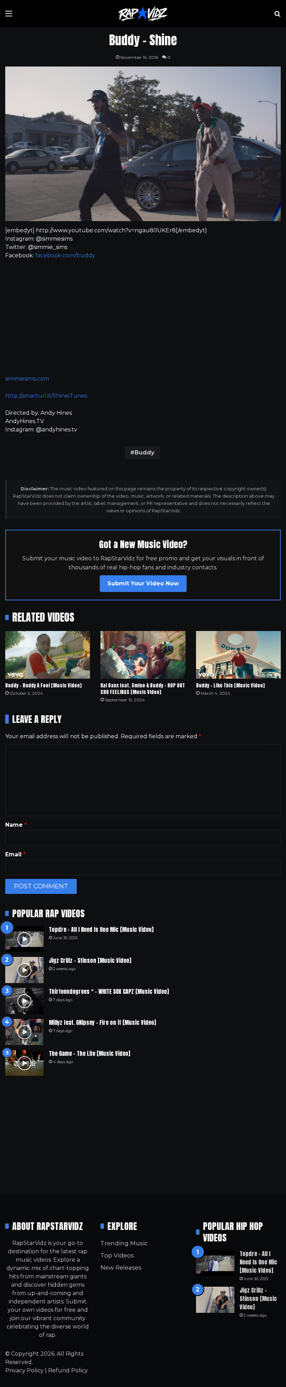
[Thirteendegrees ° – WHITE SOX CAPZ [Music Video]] (24, 1001)
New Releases (121, 1267)
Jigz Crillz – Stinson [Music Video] (90, 960)
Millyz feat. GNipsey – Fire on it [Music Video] (102, 1022)
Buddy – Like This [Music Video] (230, 685)
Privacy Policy (24, 1370)
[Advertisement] (143, 317)
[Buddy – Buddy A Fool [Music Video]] (47, 655)
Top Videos (117, 1255)
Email (15, 854)
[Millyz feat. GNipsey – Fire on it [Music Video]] (24, 1032)
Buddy (145, 452)
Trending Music (124, 1243)
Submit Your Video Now (143, 583)
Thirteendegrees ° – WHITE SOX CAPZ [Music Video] (109, 991)
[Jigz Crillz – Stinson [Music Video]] (24, 970)
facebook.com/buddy (65, 255)
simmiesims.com (27, 378)
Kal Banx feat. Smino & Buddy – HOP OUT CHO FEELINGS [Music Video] (142, 689)
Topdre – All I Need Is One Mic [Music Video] (101, 929)
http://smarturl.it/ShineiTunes (46, 395)
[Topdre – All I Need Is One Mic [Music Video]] (24, 939)
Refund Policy (68, 1370)
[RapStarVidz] (143, 13)
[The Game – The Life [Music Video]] (24, 1063)
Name (16, 824)
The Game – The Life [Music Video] (89, 1053)
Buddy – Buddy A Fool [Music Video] (43, 685)
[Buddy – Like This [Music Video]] (238, 655)
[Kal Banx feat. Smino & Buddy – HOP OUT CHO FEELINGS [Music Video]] (142, 655)
